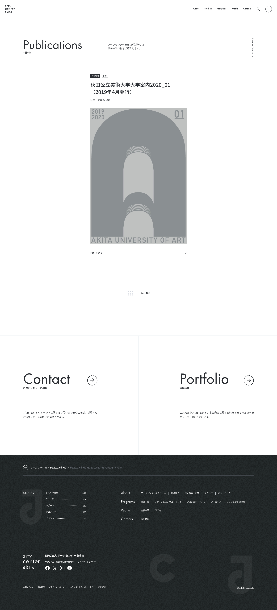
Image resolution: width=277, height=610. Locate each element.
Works (234, 8)
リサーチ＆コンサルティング (168, 502)
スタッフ (209, 493)
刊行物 (158, 510)
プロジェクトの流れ (235, 502)
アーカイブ (216, 502)
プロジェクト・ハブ (196, 502)
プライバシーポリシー (57, 587)
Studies (208, 8)
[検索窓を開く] (258, 9)
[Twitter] (54, 568)
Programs (221, 8)
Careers (247, 8)
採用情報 (145, 519)
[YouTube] (69, 568)
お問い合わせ (28, 587)
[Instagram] (62, 568)
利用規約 (101, 587)
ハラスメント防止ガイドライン (82, 587)
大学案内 (95, 76)
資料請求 (41, 587)
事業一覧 (145, 502)
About (196, 8)
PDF (105, 76)
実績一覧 (145, 510)
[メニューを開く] (268, 9)
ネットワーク (224, 493)
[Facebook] (47, 568)
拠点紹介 (175, 493)
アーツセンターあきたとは (153, 493)
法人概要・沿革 (192, 493)
